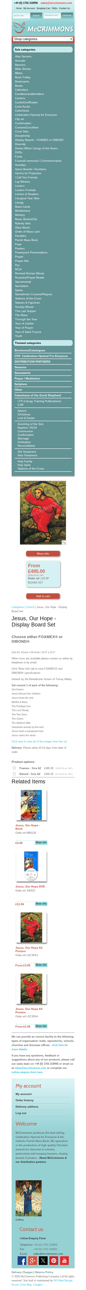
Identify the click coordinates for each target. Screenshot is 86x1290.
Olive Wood (22, 227)
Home (19, 8)
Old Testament (27, 451)
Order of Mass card (27, 231)
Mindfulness (22, 210)
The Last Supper (25, 311)
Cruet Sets (21, 131)
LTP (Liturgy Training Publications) (39, 401)
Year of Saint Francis (28, 331)
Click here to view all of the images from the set (40, 741)
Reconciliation (26, 445)
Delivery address (27, 1106)
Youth (18, 335)
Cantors (20, 98)
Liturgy (19, 202)
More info (43, 553)
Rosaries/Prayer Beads (29, 277)
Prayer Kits (22, 260)
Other (18, 389)
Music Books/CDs (26, 219)
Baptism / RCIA (27, 427)
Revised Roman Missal (29, 273)
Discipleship (22, 135)
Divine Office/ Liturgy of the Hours (36, 148)
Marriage (23, 438)
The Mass (21, 315)
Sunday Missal (24, 306)
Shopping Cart (43, 8)
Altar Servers (23, 56)
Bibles (19, 73)
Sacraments (23, 372)
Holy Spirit (24, 465)
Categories (18, 607)
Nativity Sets (23, 223)
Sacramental (23, 281)
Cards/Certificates (26, 102)
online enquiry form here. (27, 1072)
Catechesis (22, 110)
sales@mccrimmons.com (56, 2)
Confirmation (23, 123)
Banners (20, 64)
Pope (18, 244)
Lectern (20, 185)
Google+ (38, 1284)
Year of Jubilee (24, 323)
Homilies (20, 165)
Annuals (20, 60)
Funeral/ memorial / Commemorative (38, 160)
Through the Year (26, 319)
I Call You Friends (26, 177)
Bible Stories (23, 68)
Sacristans (21, 286)
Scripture (21, 384)
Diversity (20, 144)
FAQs (54, 8)
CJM (20, 404)
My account (24, 1094)
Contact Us (64, 8)
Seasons (20, 367)
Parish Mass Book (26, 240)
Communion (25, 431)
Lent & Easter (26, 418)
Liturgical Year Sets (27, 198)
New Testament (27, 455)
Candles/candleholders (29, 94)
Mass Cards (22, 206)
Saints (19, 290)
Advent (22, 410)
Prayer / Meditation (27, 378)
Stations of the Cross (28, 298)
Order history (25, 1100)
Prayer (19, 256)
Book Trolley (23, 77)
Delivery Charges (22, 1272)
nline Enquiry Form (34, 1238)
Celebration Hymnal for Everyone (36, 114)
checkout (66, 15)
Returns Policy (44, 1272)
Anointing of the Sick (30, 424)
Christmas (24, 414)
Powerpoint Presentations (31, 252)
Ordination (24, 442)
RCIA (18, 269)
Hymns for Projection (28, 173)
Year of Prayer (24, 327)
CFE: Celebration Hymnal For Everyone (41, 356)
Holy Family (25, 461)
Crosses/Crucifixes (27, 127)
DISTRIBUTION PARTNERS (32, 361)
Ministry (20, 215)
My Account (29, 8)
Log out (21, 1113)
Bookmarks (22, 81)
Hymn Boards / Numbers (30, 169)
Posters (20, 248)
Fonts (18, 156)
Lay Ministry (22, 181)
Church (30, 607)
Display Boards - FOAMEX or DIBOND (39, 139)
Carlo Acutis (22, 106)
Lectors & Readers (27, 194)
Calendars (21, 89)
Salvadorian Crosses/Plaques (33, 294)
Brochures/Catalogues (30, 350)
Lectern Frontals (25, 190)
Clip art (19, 119)
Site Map (26, 1284)
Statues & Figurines (27, 302)
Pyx (17, 265)
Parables (20, 235)
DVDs (18, 152)
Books (19, 85)
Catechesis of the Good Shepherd (38, 395)
